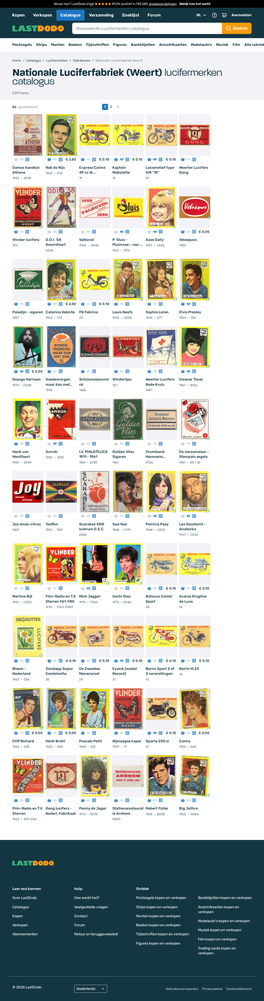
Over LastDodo (24, 898)
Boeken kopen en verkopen (158, 925)
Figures (120, 45)
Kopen (18, 15)
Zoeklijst (130, 15)
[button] (224, 15)
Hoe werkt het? (86, 898)
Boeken (75, 45)
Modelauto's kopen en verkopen (224, 921)
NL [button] (198, 15)
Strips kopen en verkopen (157, 907)
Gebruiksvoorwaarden (182, 989)
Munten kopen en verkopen (158, 916)
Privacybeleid (212, 989)
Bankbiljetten (143, 45)
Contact (80, 916)
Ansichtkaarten (173, 45)
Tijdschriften (97, 45)
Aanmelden (242, 15)
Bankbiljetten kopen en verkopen (225, 898)
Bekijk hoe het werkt (194, 4)
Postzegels (22, 45)
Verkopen (42, 15)
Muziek (222, 45)
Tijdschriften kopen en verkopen (162, 934)
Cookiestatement (239, 989)
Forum (154, 15)
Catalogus (70, 15)
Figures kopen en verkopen (158, 943)
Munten (57, 45)
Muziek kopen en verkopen (219, 930)
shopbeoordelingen (163, 4)
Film (236, 45)
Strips (41, 45)
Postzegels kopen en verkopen (161, 898)
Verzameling (101, 15)
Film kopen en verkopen (217, 939)
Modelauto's (201, 45)
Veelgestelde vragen (91, 907)
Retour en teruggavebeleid (96, 934)
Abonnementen (25, 934)
